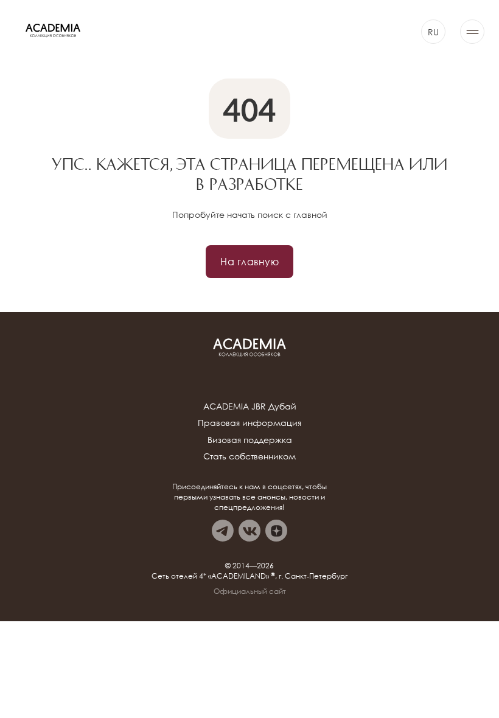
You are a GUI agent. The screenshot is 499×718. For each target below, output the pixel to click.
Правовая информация (249, 422)
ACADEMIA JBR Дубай (249, 406)
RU (433, 32)
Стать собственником (249, 456)
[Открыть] (472, 31)
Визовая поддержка (250, 439)
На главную (249, 261)
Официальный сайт (250, 591)
